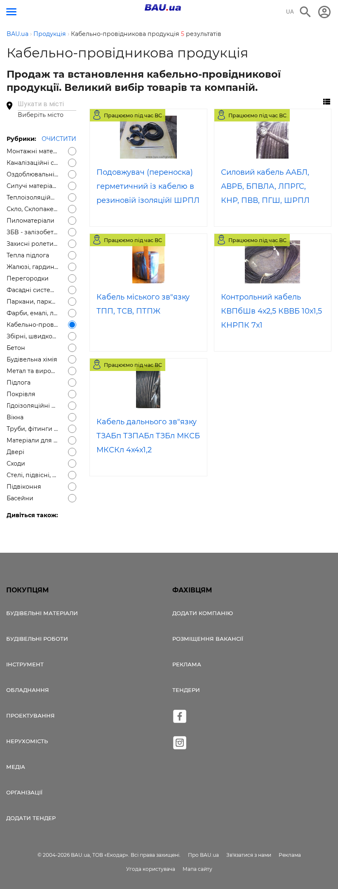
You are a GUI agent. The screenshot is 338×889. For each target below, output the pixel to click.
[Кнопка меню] (11, 11)
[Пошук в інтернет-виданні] (305, 12)
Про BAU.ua (203, 855)
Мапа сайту (197, 869)
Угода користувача (150, 869)
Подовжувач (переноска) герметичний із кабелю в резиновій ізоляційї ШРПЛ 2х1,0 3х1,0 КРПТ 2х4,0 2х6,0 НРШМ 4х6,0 (148, 200)
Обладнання (27, 690)
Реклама (186, 664)
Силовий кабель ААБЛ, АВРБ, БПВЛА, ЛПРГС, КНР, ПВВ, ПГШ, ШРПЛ (265, 186)
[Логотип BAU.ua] (163, 7)
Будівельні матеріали (42, 613)
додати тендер (31, 818)
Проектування (30, 715)
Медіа (15, 766)
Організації (24, 792)
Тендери (186, 690)
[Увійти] (324, 12)
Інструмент (25, 664)
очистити (59, 139)
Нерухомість (27, 741)
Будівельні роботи (37, 638)
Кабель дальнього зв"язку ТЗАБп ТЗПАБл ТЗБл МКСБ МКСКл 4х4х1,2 (148, 435)
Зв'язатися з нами (248, 855)
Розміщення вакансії (207, 638)
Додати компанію (202, 613)
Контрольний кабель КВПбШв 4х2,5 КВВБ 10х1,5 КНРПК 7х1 (271, 311)
